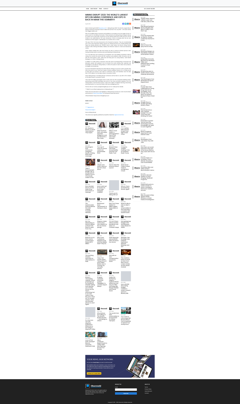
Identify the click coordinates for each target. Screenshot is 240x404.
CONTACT (105, 8)
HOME (87, 8)
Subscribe (126, 393)
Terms (146, 387)
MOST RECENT (93, 8)
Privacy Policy (148, 389)
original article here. (119, 115)
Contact (147, 393)
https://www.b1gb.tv (98, 93)
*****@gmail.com (89, 107)
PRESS (100, 8)
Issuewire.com (102, 28)
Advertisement (148, 391)
